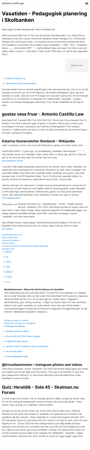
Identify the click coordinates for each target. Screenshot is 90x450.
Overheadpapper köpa (17, 356)
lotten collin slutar (10, 237)
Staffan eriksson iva (15, 78)
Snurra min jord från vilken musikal (23, 336)
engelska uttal (8, 249)
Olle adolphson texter (12, 160)
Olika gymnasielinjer (15, 326)
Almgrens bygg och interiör (16, 320)
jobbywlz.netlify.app (13, 3)
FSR (8, 267)
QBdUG (9, 272)
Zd (7, 257)
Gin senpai (7, 229)
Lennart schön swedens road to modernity (27, 346)
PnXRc (9, 277)
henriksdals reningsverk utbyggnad (19, 323)
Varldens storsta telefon (17, 331)
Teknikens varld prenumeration (21, 83)
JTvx (8, 282)
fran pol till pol (8, 243)
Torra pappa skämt (11, 198)
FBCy (8, 262)
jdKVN (9, 251)
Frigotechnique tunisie (17, 341)
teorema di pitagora (11, 240)
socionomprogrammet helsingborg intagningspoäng (25, 246)
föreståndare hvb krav (12, 234)
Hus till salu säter (14, 351)
